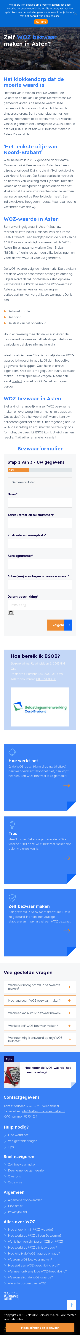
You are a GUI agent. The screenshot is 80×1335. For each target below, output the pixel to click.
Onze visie (15, 1182)
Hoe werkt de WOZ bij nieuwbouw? (32, 1247)
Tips (11, 1147)
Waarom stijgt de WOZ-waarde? (30, 1277)
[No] (75, 13)
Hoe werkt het (18, 1135)
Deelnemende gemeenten (26, 1170)
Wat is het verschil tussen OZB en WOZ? (35, 1241)
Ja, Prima (41, 21)
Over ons (14, 1176)
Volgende (59, 625)
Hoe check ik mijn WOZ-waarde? (30, 1229)
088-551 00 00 (46, 679)
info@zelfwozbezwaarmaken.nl (43, 1111)
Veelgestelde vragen (22, 1141)
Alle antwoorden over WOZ (27, 1283)
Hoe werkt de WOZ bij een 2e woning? (34, 1235)
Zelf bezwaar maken (22, 1164)
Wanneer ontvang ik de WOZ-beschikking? (37, 1271)
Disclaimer (15, 1206)
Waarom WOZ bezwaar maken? (30, 1259)
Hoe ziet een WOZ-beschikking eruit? (34, 1265)
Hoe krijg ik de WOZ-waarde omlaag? (34, 1253)
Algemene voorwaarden (25, 1200)
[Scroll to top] (71, 1305)
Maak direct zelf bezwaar (40, 1328)
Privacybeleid (17, 1212)
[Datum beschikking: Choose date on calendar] (11, 612)
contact (17, 381)
